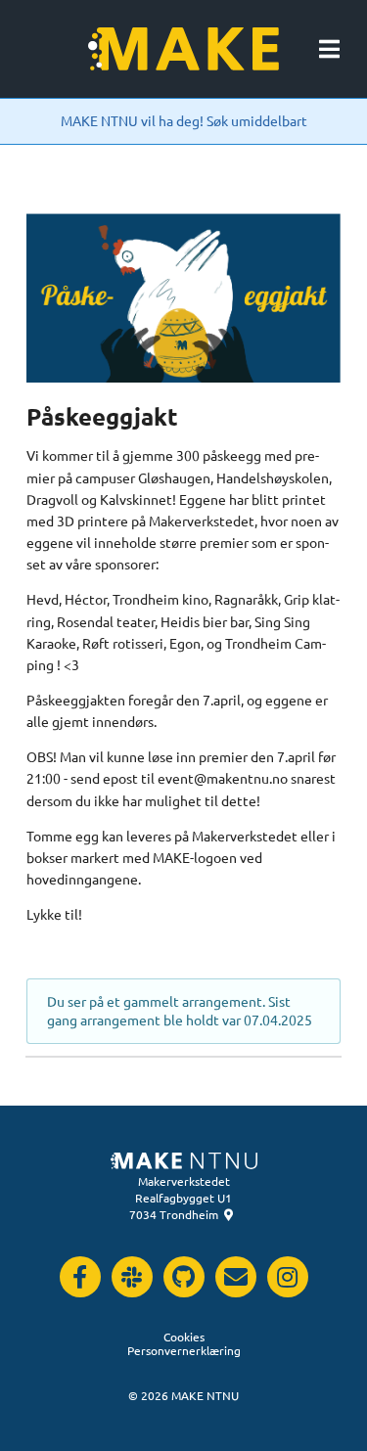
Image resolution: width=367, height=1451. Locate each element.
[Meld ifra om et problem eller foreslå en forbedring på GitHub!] (183, 1277)
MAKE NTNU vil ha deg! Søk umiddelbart (184, 120)
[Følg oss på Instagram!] (286, 1277)
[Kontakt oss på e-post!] (235, 1277)
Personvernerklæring (184, 1350)
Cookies (184, 1336)
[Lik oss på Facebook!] (79, 1277)
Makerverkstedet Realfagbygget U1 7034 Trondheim (180, 1197)
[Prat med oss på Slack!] (131, 1277)
